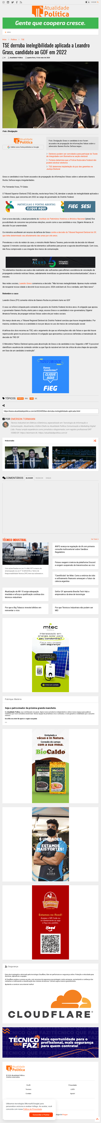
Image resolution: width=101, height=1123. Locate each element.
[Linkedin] (8, 2)
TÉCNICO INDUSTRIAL (14, 540)
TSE (22, 40)
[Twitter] (12, 2)
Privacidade (72, 1085)
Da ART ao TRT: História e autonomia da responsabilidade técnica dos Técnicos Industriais (25, 554)
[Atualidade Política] (50, 16)
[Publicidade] (50, 262)
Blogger (64, 1114)
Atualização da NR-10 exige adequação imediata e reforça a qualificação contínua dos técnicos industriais (24, 594)
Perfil (28, 1085)
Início (4, 40)
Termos (28, 1089)
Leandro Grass (25, 283)
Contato (28, 1093)
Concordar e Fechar (41, 1115)
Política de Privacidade (32, 1109)
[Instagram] (3, 2)
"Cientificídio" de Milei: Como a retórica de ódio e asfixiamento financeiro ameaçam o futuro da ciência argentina (75, 578)
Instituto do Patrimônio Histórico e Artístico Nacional (62, 219)
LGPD (73, 1089)
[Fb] (17, 2)
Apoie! (72, 1093)
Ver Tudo (94, 539)
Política (14, 40)
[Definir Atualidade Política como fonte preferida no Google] (23, 141)
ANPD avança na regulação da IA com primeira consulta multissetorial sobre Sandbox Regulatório (75, 549)
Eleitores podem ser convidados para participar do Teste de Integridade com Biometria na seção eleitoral (72, 155)
